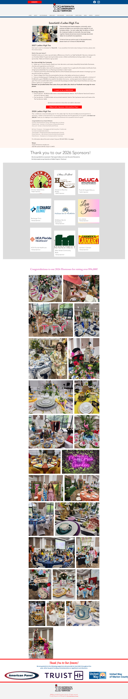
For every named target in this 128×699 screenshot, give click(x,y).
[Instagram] (98, 2)
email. (72, 139)
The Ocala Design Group (72, 696)
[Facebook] (94, 2)
